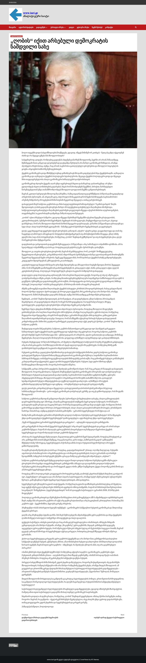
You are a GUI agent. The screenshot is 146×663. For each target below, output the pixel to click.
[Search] (135, 27)
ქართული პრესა (57, 27)
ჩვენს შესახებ (97, 27)
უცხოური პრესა (83, 27)
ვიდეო (71, 27)
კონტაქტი (109, 27)
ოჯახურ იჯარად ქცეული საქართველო (109, 616)
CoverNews (84, 659)
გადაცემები (40, 27)
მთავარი (12, 27)
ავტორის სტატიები (26, 27)
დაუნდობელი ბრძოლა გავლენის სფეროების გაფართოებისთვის (40, 617)
